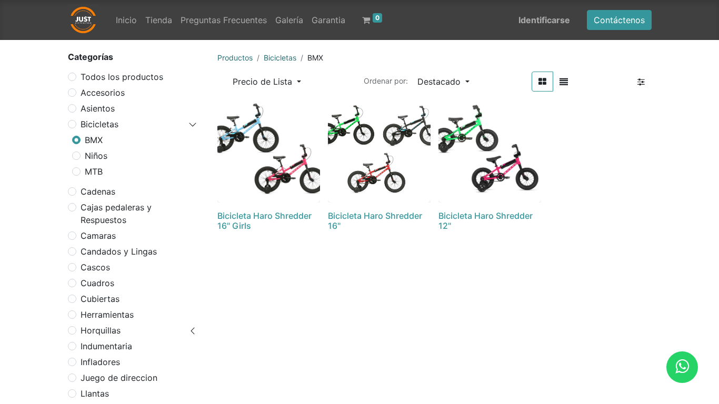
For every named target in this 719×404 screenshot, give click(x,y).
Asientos (98, 108)
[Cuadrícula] (542, 82)
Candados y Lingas (119, 251)
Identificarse (544, 20)
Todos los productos (122, 77)
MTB (94, 171)
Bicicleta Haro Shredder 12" (485, 220)
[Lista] (564, 82)
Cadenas (98, 191)
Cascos (95, 267)
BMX (94, 140)
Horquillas (101, 330)
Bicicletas (99, 124)
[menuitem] (126, 20)
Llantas (95, 393)
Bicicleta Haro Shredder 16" (375, 220)
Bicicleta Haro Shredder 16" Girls (264, 220)
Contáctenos (619, 20)
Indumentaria (106, 346)
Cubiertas (100, 299)
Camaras (98, 235)
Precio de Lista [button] (264, 81)
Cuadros (97, 283)
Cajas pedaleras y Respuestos (116, 213)
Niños (96, 155)
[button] (443, 82)
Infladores (100, 362)
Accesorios (103, 92)
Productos (235, 57)
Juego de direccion (119, 377)
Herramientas (107, 314)
